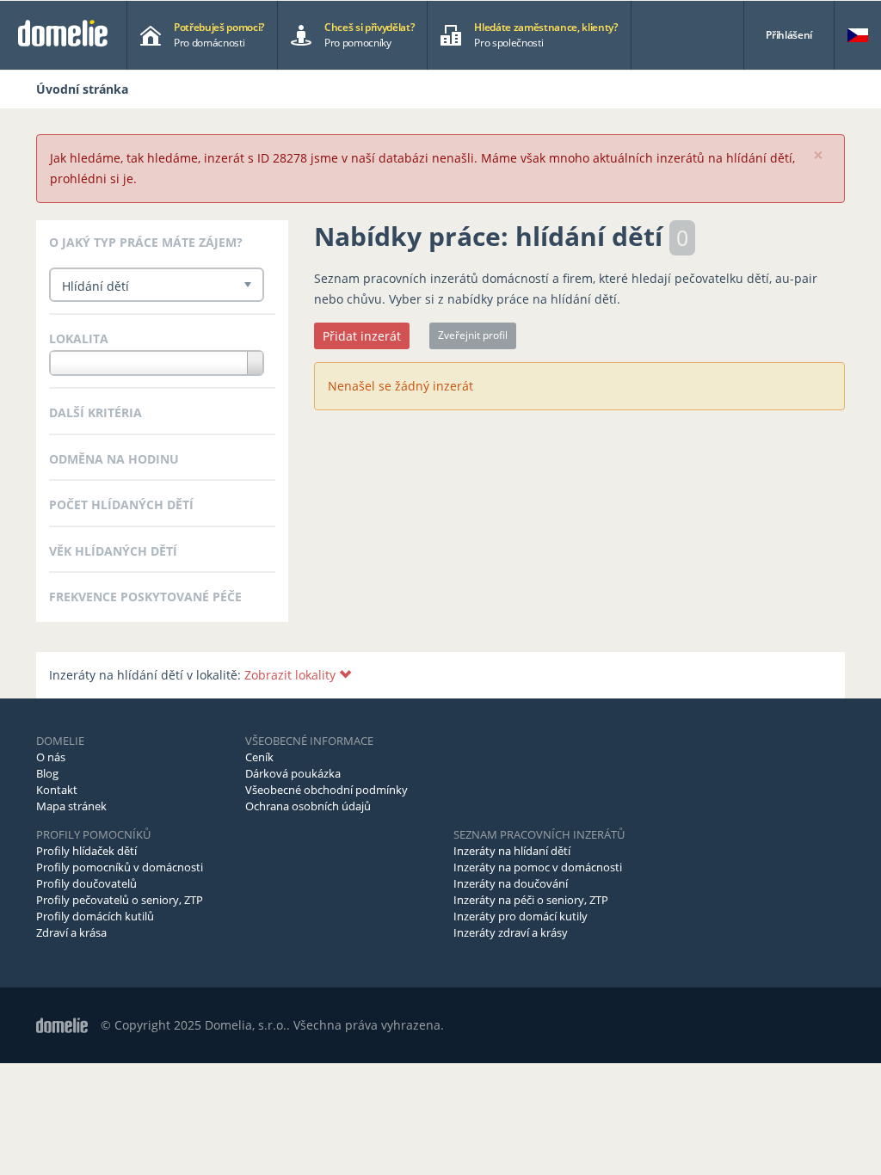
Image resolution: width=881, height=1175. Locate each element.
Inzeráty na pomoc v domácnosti (537, 867)
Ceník (259, 757)
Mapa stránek (71, 806)
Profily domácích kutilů (95, 916)
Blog (47, 773)
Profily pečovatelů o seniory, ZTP (119, 899)
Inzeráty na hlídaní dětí (511, 850)
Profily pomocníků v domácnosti (119, 867)
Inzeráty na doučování (510, 883)
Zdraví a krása (71, 932)
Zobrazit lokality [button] (291, 675)
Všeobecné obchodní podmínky (326, 789)
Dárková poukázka (293, 773)
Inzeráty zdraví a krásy (510, 932)
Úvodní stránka (82, 89)
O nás (50, 757)
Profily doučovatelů (86, 883)
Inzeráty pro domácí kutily (520, 916)
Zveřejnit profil (473, 335)
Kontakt (56, 789)
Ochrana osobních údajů (308, 806)
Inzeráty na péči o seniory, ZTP (530, 899)
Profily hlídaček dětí (86, 850)
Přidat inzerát (362, 336)
